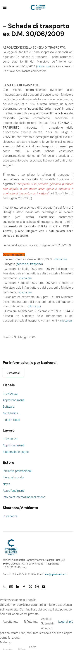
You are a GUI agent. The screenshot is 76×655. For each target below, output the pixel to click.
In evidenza (10, 393)
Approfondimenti (14, 400)
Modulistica (10, 413)
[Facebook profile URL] (24, 588)
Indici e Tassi (11, 420)
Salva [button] (33, 647)
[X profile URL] (30, 588)
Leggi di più (65, 621)
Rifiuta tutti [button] (31, 621)
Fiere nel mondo (13, 477)
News (6, 484)
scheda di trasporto (29, 264)
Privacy (22, 567)
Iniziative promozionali (17, 471)
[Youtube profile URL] (43, 588)
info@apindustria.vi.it (56, 574)
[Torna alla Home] (38, 7)
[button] (4, 7)
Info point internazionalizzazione (24, 497)
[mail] (11, 588)
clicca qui (43, 66)
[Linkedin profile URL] (17, 588)
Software (8, 406)
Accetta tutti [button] (10, 621)
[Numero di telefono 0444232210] (4, 588)
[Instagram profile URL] (37, 588)
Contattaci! (13, 372)
